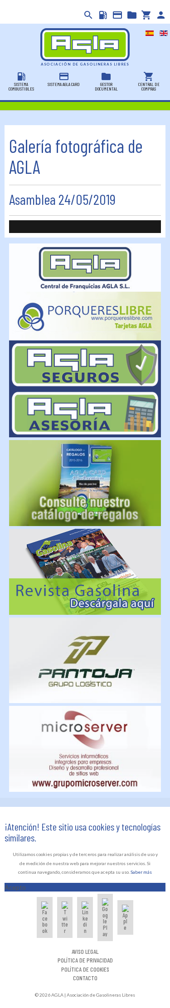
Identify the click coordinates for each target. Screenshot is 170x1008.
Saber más (141, 872)
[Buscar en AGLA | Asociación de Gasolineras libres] (87, 15)
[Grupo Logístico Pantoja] (85, 660)
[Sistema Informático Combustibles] (102, 15)
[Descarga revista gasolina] (85, 571)
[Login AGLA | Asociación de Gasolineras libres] (160, 15)
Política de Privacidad (85, 960)
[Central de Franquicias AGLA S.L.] (85, 267)
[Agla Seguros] (85, 364)
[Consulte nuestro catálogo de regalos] (85, 482)
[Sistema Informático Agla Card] (116, 15)
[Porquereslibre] (85, 315)
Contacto (85, 978)
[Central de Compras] (145, 15)
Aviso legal (85, 951)
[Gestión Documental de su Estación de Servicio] (131, 15)
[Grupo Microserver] (85, 748)
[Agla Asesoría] (85, 412)
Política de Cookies (85, 969)
